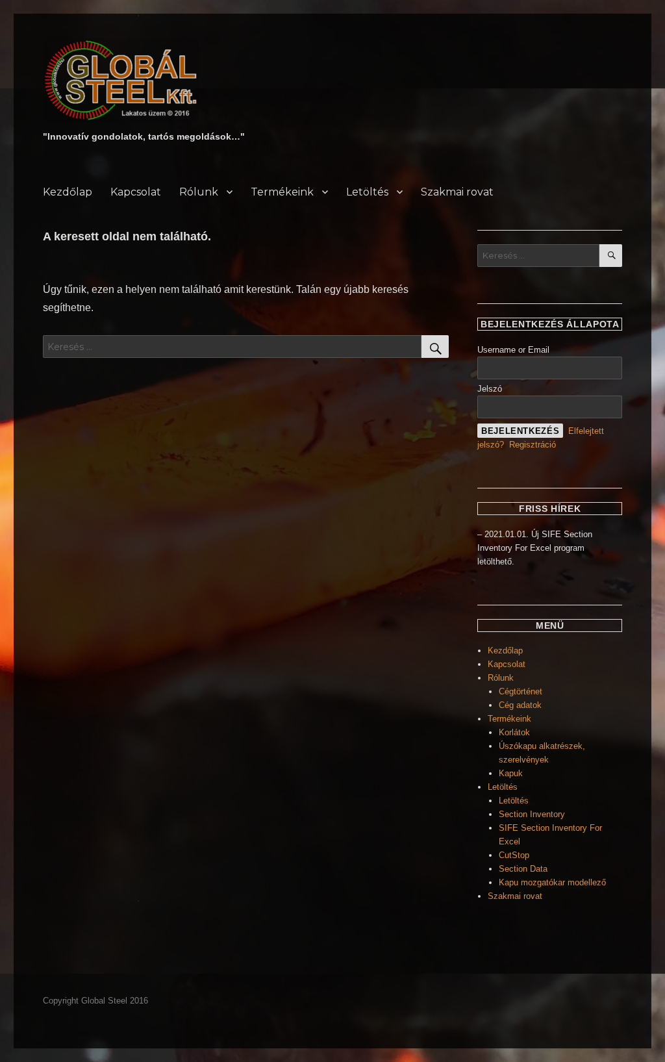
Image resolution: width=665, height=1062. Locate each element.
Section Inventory (532, 814)
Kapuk (511, 773)
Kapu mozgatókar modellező (552, 882)
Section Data (523, 869)
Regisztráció (532, 444)
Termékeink (282, 192)
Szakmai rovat (457, 192)
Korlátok (514, 732)
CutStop (514, 855)
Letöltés (367, 192)
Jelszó (489, 389)
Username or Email (513, 350)
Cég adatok (520, 705)
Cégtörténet (520, 691)
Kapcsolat (135, 192)
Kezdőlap (67, 192)
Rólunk (198, 192)
